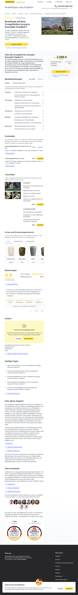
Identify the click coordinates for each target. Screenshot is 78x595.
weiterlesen (10, 295)
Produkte (49, 2)
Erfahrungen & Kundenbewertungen (64, 563)
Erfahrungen (58, 2)
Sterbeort (7, 83)
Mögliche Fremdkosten (13, 451)
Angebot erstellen (16, 44)
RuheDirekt (10, 2)
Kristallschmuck (18, 241)
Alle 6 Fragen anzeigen (13, 393)
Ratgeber (57, 569)
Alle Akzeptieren (28, 338)
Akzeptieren (69, 588)
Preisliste (57, 573)
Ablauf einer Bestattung (14, 491)
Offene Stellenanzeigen (61, 579)
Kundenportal (11, 484)
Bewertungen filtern (13, 284)
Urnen (8, 241)
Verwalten (18, 338)
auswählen (40, 158)
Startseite (40, 2)
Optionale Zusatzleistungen (15, 447)
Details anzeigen (10, 153)
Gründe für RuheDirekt (13, 488)
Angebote (57, 556)
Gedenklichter (30, 241)
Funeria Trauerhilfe (21, 559)
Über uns (68, 2)
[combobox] (28, 83)
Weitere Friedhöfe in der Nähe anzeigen (18, 354)
